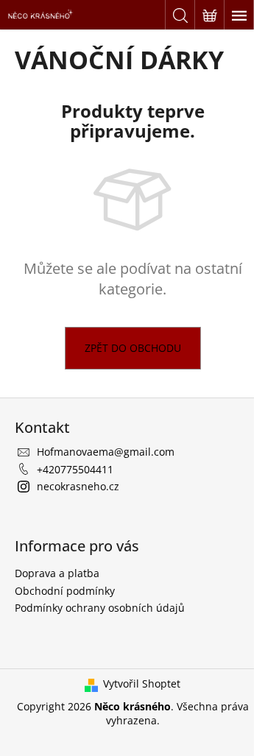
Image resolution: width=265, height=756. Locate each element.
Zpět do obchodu (133, 348)
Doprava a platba (57, 573)
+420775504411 (75, 469)
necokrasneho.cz (78, 486)
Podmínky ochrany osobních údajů (100, 608)
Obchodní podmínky (65, 591)
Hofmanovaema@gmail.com (105, 452)
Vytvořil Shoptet (141, 683)
